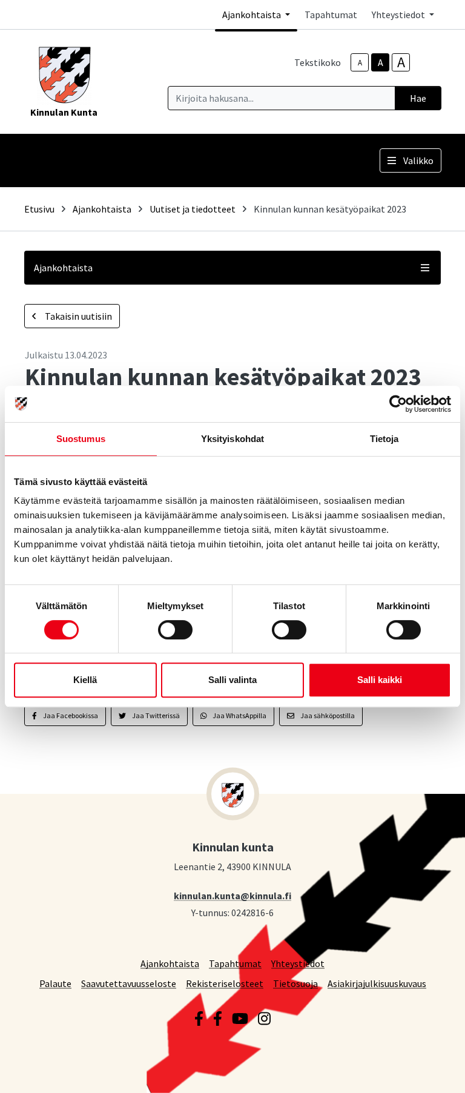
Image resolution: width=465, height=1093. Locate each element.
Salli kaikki (379, 680)
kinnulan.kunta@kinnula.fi (232, 895)
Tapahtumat (331, 14)
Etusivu (39, 209)
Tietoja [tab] (384, 439)
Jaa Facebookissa (70, 715)
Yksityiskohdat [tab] (232, 439)
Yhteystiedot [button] (399, 14)
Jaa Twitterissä (155, 715)
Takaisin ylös (420, 1071)
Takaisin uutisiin (77, 316)
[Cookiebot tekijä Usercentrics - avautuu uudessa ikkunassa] (398, 404)
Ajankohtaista (102, 209)
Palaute (55, 983)
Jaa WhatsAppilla (238, 715)
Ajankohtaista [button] (252, 14)
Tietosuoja (295, 983)
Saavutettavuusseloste (128, 983)
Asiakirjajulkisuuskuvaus (377, 983)
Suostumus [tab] (80, 439)
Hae (418, 98)
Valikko (418, 160)
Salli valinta (232, 680)
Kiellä (85, 680)
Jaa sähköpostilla (327, 715)
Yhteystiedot (298, 963)
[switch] (175, 629)
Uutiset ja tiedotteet (193, 209)
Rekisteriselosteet (224, 983)
